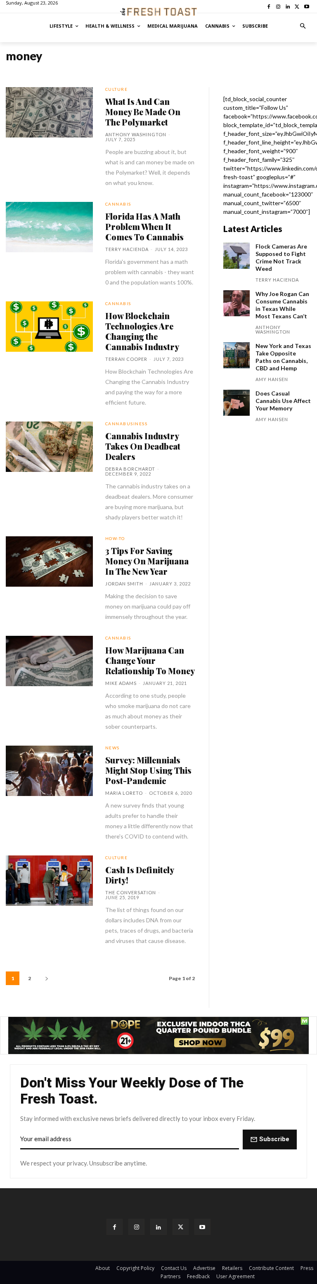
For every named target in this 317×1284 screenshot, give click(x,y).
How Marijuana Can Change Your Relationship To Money (150, 660)
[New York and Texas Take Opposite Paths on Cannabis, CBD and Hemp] (236, 355)
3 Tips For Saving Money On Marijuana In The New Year (147, 561)
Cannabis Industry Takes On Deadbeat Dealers (142, 446)
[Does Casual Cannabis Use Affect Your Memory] (236, 403)
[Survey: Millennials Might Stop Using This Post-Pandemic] (49, 771)
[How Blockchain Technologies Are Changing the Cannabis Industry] (49, 326)
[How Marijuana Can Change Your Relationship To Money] (49, 661)
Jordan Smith (124, 583)
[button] (303, 26)
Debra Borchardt (130, 468)
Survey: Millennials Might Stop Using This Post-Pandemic (148, 770)
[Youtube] (202, 1227)
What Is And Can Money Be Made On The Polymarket (142, 112)
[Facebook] (114, 1227)
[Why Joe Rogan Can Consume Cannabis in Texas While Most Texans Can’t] (236, 303)
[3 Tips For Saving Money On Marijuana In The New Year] (49, 561)
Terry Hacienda (127, 249)
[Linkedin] (158, 1227)
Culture (116, 89)
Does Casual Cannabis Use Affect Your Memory (283, 401)
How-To (115, 538)
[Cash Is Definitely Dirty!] (49, 880)
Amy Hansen (271, 379)
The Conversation (130, 892)
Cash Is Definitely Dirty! (139, 875)
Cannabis (118, 204)
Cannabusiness (126, 424)
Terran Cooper (126, 359)
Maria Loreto (124, 793)
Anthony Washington (135, 134)
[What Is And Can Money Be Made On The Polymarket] (49, 112)
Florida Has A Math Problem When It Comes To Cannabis (144, 226)
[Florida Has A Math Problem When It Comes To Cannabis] (49, 227)
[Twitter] (181, 1227)
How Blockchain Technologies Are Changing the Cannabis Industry (142, 331)
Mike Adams (121, 683)
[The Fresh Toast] (158, 12)
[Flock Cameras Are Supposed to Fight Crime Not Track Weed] (236, 256)
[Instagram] (136, 1227)
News (112, 748)
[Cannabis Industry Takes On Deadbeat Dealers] (49, 447)
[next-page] (47, 978)
